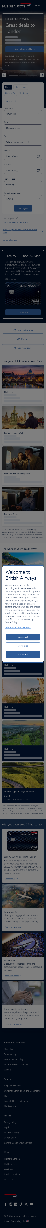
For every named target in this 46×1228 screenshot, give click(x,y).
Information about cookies (18, 627)
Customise (23, 645)
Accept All (23, 637)
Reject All (23, 654)
